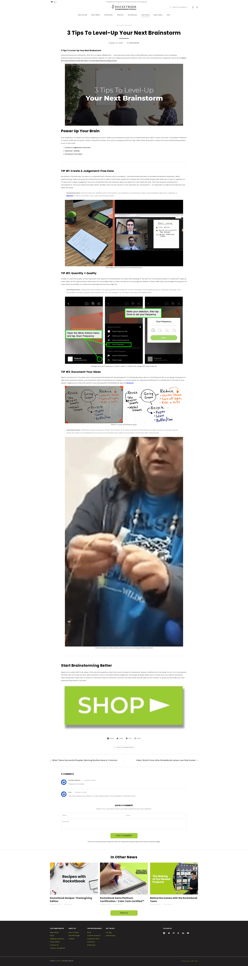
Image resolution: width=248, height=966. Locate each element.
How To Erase (74, 932)
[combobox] (180, 7)
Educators (91, 942)
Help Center (54, 932)
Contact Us (54, 945)
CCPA (192, 961)
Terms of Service (149, 842)
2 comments (133, 43)
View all (124, 913)
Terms (196, 961)
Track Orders (55, 942)
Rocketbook (58, 961)
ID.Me (89, 932)
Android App (110, 936)
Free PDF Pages (74, 936)
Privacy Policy (134, 842)
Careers (71, 939)
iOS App (109, 932)
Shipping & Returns (57, 939)
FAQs (52, 936)
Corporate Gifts (93, 939)
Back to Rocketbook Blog (125, 747)
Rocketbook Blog (126, 25)
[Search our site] (170, 7)
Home (117, 25)
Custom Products (94, 936)
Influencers (91, 945)
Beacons (130, 383)
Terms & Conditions (57, 948)
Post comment (124, 835)
